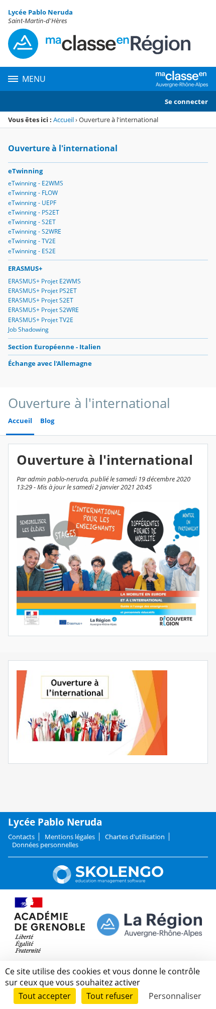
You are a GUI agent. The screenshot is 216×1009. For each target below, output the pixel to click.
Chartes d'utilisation (135, 837)
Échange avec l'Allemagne (50, 363)
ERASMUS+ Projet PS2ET (42, 290)
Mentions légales (70, 837)
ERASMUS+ (25, 268)
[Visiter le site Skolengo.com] (108, 881)
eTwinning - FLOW (33, 192)
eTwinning (25, 170)
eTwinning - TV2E (32, 241)
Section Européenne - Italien (54, 346)
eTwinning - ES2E (32, 251)
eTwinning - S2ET (32, 222)
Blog (47, 421)
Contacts (21, 837)
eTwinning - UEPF (32, 202)
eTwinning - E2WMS (35, 183)
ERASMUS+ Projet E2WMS (44, 281)
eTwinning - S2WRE (34, 231)
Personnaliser (175, 995)
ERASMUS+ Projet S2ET (40, 300)
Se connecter (186, 101)
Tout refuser (109, 995)
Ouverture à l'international (63, 148)
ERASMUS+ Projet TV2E (40, 320)
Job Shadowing (28, 329)
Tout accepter (45, 995)
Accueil (63, 119)
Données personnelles (45, 845)
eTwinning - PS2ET (33, 212)
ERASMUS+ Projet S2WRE (43, 310)
